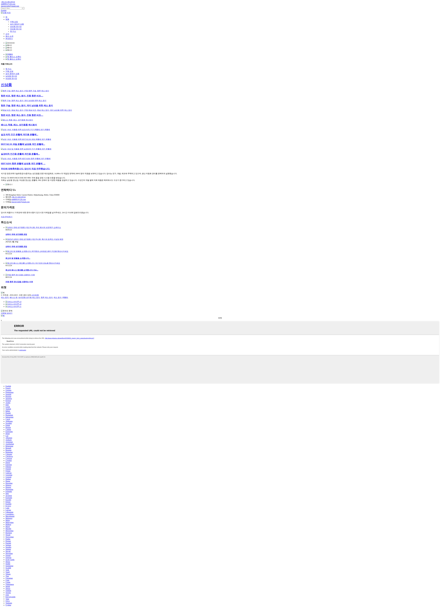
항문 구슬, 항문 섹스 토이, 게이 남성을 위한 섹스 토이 (27, 105)
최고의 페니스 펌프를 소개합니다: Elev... (22, 270)
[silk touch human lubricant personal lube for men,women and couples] (25, 130)
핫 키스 (13, 31)
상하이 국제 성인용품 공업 (16, 234)
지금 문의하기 (6, 217)
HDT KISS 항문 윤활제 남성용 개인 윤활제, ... (23, 163)
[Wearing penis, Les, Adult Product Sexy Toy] (17, 120)
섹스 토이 (5, 297)
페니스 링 (13, 297)
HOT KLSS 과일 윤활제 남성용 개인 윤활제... (23, 144)
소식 (7, 34)
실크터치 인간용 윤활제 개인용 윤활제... (20, 154)
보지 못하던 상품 (17, 24)
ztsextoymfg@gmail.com (20, 202)
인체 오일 (14, 22)
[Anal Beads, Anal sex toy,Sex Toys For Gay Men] (23, 101)
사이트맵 (35, 295)
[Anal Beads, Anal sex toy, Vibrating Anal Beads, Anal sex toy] (25, 91)
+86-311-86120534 (18, 197)
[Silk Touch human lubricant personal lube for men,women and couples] (26, 149)
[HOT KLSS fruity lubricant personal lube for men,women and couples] (26, 139)
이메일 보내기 (6, 313)
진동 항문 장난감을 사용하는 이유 (19, 282)
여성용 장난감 (16, 29)
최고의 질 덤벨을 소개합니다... (18, 258)
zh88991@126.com (18, 199)
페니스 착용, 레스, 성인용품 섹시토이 (19, 125)
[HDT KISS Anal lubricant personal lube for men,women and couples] (26, 159)
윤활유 (65, 297)
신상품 (6, 85)
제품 (7, 19)
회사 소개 (9, 36)
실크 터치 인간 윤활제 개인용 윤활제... (19, 134)
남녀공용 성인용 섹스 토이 (29, 297)
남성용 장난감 (16, 27)
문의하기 (9, 39)
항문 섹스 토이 (47, 297)
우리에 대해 (25, 169)
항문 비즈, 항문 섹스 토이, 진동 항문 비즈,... (22, 96)
